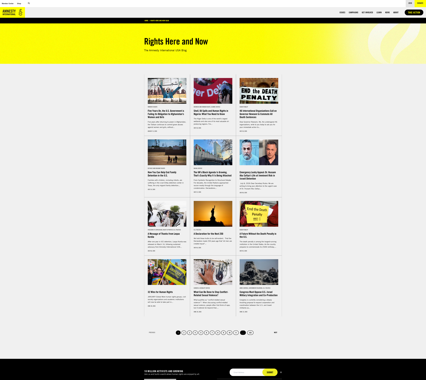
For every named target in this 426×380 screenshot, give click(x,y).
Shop (20, 3)
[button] (28, 3)
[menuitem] (7, 3)
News (387, 12)
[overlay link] (167, 110)
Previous (152, 337)
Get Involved (367, 12)
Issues (342, 12)
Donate (421, 3)
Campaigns (353, 12)
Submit (270, 372)
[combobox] (150, 73)
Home (146, 20)
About (395, 12)
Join (410, 3)
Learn (379, 12)
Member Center (8, 3)
